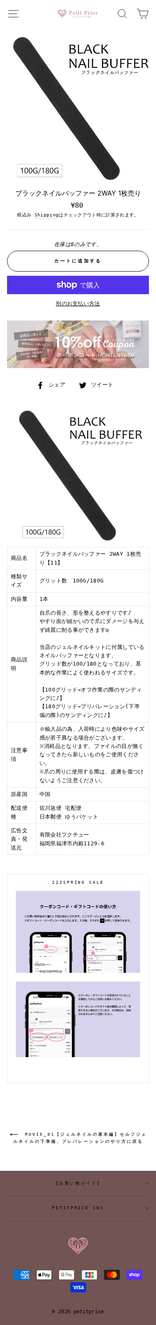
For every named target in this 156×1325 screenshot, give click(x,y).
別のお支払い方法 (78, 303)
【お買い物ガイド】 (78, 1183)
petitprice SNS (78, 1207)
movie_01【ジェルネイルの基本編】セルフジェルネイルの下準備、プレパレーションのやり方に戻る (80, 1138)
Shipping (47, 215)
